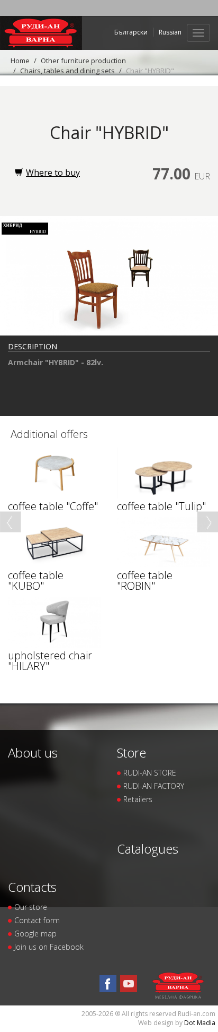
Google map (35, 933)
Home (20, 60)
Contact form (37, 920)
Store (131, 752)
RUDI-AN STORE (149, 773)
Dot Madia (199, 1022)
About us (33, 752)
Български (131, 32)
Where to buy (53, 172)
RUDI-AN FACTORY (153, 786)
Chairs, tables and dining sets (67, 70)
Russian (170, 32)
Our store (30, 907)
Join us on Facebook (49, 947)
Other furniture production (83, 60)
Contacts (32, 887)
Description (32, 346)
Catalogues (147, 848)
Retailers (137, 799)
